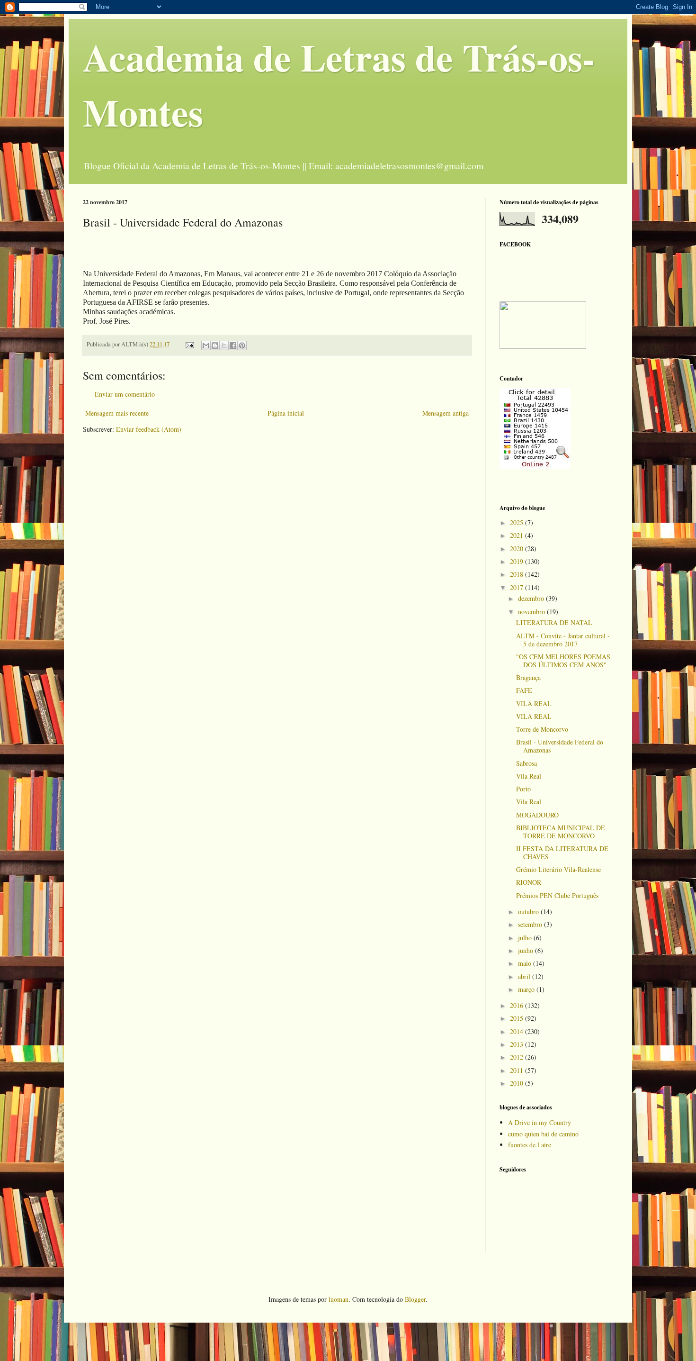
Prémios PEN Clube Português (557, 895)
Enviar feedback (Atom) (148, 429)
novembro (532, 611)
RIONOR (528, 882)
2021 (517, 535)
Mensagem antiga (445, 412)
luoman (338, 1299)
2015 (517, 1018)
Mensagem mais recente (117, 412)
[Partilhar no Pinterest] (242, 345)
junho (526, 950)
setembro (531, 924)
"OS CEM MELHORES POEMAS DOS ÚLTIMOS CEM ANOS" (563, 660)
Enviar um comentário (125, 394)
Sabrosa (526, 763)
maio (525, 963)
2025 (517, 522)
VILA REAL (534, 703)
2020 (517, 548)
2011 (517, 1070)
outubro (529, 911)
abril (525, 976)
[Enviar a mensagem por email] (206, 345)
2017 (517, 587)
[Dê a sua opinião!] (215, 345)
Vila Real (528, 775)
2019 (517, 561)
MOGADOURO (537, 814)
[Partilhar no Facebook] (233, 345)
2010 (517, 1083)
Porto (523, 788)
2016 (517, 1005)
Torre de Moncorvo (542, 729)
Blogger (415, 1299)
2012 (517, 1057)
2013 (517, 1044)
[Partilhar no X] (224, 345)
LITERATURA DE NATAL (554, 622)
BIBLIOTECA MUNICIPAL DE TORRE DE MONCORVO (560, 831)
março (527, 989)
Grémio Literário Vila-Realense (558, 869)
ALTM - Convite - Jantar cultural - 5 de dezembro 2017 (563, 639)
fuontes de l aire (529, 1144)
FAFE (524, 690)
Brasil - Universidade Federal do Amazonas (559, 745)
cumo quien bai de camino (543, 1133)
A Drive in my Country (539, 1122)
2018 (517, 574)
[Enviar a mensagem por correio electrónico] (189, 344)
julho (526, 937)
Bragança (528, 677)
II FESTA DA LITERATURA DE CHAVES (562, 852)
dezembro (532, 598)
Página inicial (286, 412)
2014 (517, 1031)
